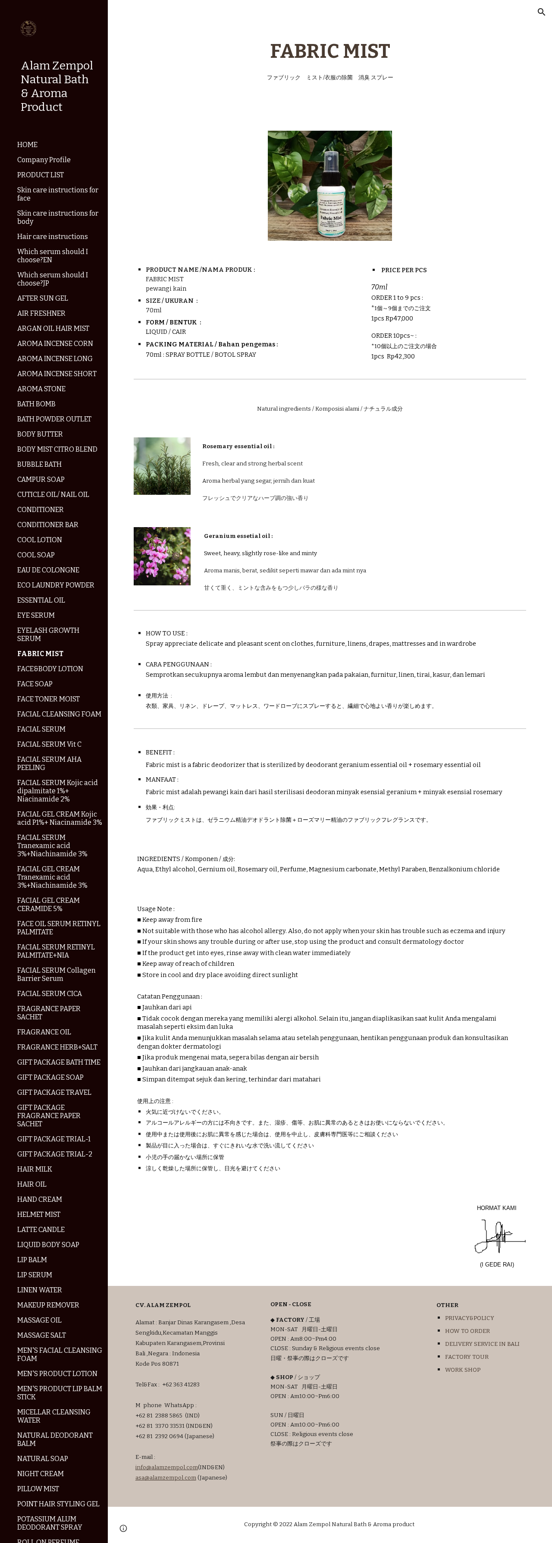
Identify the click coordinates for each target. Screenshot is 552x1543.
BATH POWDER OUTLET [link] (54, 419)
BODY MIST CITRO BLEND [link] (57, 449)
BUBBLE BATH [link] (39, 464)
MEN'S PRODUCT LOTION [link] (57, 1374)
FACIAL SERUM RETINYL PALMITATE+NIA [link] (56, 951)
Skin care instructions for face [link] (57, 194)
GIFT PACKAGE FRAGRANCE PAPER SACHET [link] (49, 1115)
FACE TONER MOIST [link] (48, 699)
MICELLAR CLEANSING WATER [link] (54, 1416)
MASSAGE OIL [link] (39, 1320)
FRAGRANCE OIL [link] (44, 1032)
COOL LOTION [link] (39, 540)
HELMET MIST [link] (38, 1214)
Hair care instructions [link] (52, 237)
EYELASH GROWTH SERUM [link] (48, 634)
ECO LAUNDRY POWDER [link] (55, 585)
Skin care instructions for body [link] (57, 217)
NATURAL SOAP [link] (42, 1459)
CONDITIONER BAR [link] (47, 525)
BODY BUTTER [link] (40, 434)
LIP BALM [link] (32, 1260)
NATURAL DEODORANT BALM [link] (55, 1439)
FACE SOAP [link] (35, 684)
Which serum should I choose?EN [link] (52, 256)
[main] (330, 60)
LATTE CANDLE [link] (41, 1230)
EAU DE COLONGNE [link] (48, 570)
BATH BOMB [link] (36, 404)
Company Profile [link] (44, 160)
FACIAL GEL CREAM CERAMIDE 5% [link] (48, 904)
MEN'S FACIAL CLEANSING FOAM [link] (59, 1354)
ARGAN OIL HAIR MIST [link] (53, 328)
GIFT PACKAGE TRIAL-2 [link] (54, 1154)
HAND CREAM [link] (39, 1199)
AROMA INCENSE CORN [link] (55, 343)
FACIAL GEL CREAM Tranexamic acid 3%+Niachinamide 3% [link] (52, 877)
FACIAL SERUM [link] (41, 729)
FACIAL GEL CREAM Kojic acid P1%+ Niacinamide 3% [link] (59, 818)
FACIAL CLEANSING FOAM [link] (59, 714)
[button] (541, 12)
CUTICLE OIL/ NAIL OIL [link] (53, 494)
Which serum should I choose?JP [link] (52, 279)
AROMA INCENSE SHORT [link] (57, 374)
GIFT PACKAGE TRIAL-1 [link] (54, 1139)
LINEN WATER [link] (39, 1290)
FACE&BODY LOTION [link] (50, 669)
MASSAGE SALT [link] (41, 1335)
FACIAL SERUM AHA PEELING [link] (49, 763)
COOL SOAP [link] (36, 555)
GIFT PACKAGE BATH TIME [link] (58, 1062)
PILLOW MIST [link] (38, 1489)
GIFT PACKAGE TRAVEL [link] (54, 1092)
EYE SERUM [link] (36, 615)
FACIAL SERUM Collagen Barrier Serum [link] (56, 974)
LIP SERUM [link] (34, 1275)
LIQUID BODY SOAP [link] (48, 1245)
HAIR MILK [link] (34, 1169)
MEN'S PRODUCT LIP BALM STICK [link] (59, 1393)
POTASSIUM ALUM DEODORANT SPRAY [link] (49, 1523)
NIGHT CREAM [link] (40, 1474)
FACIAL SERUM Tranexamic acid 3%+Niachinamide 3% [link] (52, 845)
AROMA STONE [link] (41, 389)
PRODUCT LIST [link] (40, 175)
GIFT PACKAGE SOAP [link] (50, 1077)
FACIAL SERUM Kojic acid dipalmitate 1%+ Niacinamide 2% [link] (57, 791)
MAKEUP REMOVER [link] (48, 1305)
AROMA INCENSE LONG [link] (55, 359)
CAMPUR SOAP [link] (41, 479)
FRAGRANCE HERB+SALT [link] (57, 1047)
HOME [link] (27, 145)
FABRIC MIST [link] (40, 654)
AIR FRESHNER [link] (41, 313)
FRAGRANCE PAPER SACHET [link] (49, 1013)
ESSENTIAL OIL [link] (41, 600)
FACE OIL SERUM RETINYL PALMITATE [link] (58, 928)
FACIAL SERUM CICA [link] (49, 994)
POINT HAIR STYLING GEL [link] (58, 1504)
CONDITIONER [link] (40, 510)
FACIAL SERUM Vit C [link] (49, 744)
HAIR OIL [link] (32, 1184)
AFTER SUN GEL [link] (42, 298)
